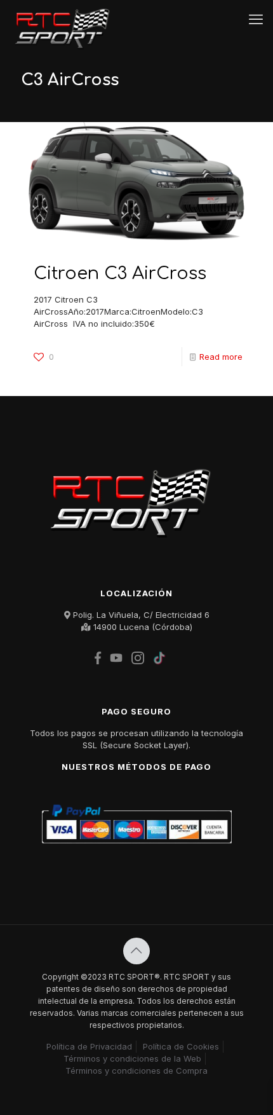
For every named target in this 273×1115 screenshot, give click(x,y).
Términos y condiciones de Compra (136, 1070)
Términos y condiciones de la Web (132, 1058)
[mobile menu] (256, 19)
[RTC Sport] (66, 19)
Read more (221, 357)
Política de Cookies (181, 1046)
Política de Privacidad (89, 1046)
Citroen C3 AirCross (120, 273)
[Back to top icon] (136, 951)
